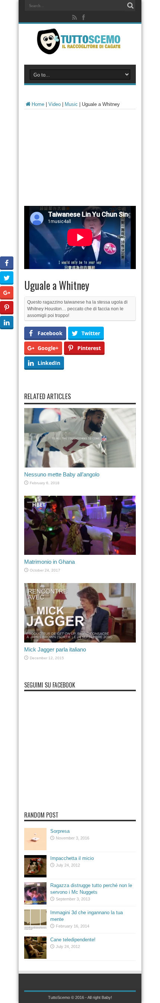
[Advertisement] (80, 159)
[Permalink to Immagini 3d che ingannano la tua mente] (35, 930)
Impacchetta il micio (72, 858)
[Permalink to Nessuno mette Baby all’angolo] (80, 466)
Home (38, 104)
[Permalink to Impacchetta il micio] (35, 876)
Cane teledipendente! (73, 939)
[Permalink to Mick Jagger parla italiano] (80, 641)
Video (54, 104)
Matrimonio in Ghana (49, 562)
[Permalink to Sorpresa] (35, 848)
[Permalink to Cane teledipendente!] (35, 957)
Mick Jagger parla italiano (55, 649)
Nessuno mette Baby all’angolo (61, 474)
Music (71, 104)
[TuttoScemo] (79, 49)
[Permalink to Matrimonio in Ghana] (80, 553)
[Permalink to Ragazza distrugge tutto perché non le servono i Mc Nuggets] (35, 903)
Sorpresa (60, 831)
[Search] (130, 5)
